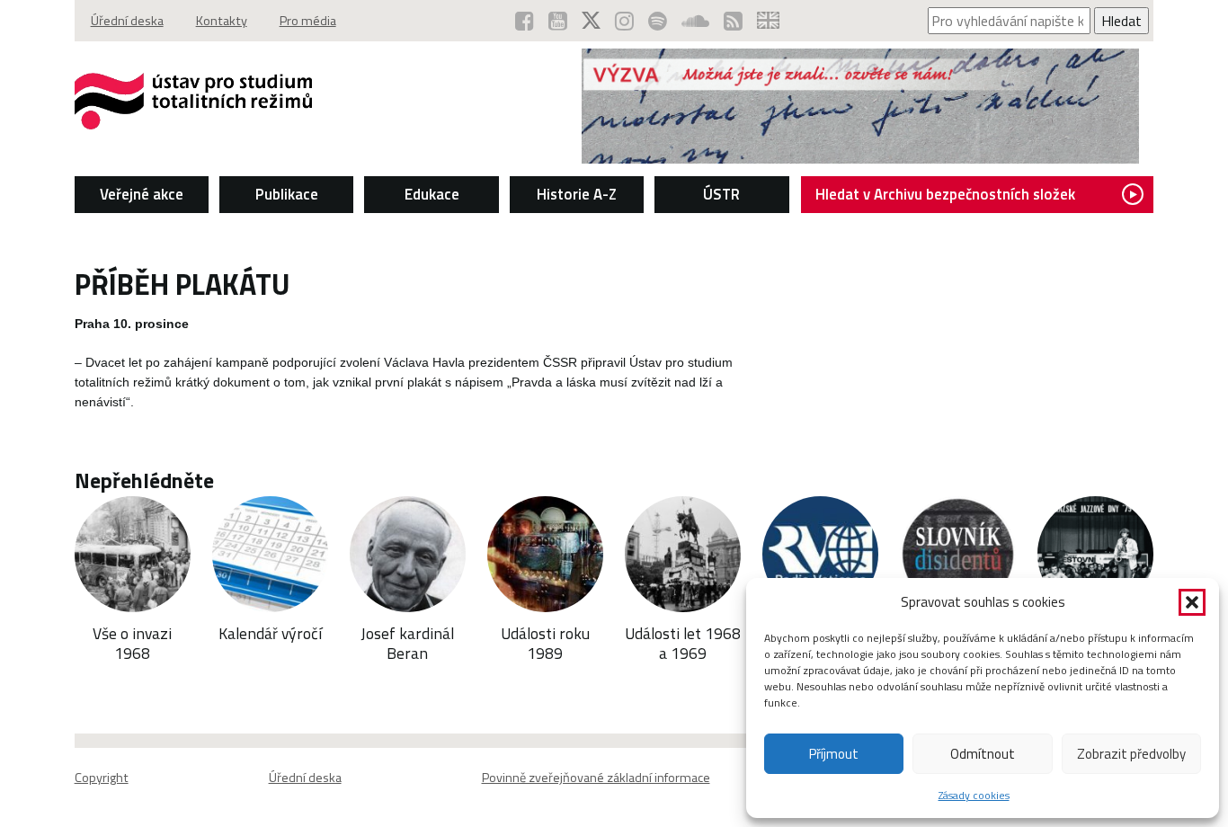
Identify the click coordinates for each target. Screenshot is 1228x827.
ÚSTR (721, 194)
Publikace (286, 194)
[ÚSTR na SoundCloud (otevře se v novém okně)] (695, 20)
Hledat (1121, 20)
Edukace (432, 194)
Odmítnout (982, 753)
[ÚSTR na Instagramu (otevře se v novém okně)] (624, 20)
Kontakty (221, 21)
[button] (1192, 602)
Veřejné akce (141, 194)
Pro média (308, 21)
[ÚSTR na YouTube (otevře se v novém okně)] (557, 20)
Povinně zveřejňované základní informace (596, 777)
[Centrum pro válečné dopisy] (860, 158)
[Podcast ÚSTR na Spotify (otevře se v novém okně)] (657, 20)
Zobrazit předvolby (1131, 753)
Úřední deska (127, 21)
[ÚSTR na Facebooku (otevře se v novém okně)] (524, 20)
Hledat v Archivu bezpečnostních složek (945, 194)
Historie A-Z (577, 194)
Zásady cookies (974, 795)
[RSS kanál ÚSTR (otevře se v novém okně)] (733, 20)
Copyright (102, 777)
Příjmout (834, 753)
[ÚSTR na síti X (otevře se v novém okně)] (591, 20)
